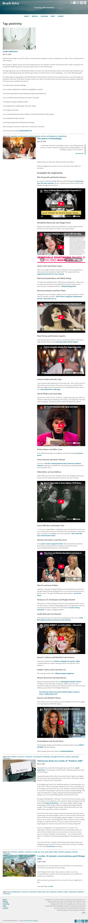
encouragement (37, 757)
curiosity (34, 852)
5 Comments (6, 758)
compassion (13, 136)
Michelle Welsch (11, 3)
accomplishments (15, 892)
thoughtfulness (62, 136)
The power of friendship (49, 138)
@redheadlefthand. (67, 751)
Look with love (10, 51)
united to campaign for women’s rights (66, 661)
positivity (31, 136)
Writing (35, 16)
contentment (32, 892)
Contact (61, 16)
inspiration (53, 892)
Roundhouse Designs (31, 921)
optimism (61, 852)
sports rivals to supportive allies (52, 544)
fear (39, 852)
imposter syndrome (51, 803)
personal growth (23, 136)
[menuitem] (74, 4)
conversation (28, 757)
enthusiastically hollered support (66, 342)
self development (52, 136)
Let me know (50, 846)
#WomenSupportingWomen (64, 673)
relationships (75, 757)
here (51, 886)
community (13, 852)
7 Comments (6, 854)
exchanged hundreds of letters (71, 682)
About (26, 16)
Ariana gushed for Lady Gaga (50, 389)
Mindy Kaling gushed (69, 286)
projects (65, 892)
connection (20, 757)
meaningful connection (57, 757)
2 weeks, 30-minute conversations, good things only (61, 857)
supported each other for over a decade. (50, 274)
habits (55, 852)
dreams (39, 892)
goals (46, 852)
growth (51, 852)
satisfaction (80, 892)
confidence (13, 757)
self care (43, 136)
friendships (46, 757)
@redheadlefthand (25, 131)
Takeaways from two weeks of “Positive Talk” (60, 760)
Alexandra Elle (79, 153)
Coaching (44, 16)
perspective (68, 852)
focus (42, 852)
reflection (37, 136)
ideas (47, 892)
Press (53, 16)
